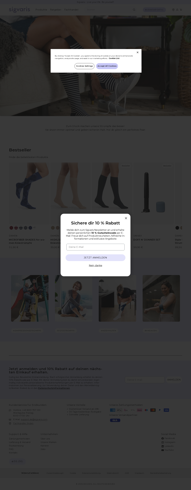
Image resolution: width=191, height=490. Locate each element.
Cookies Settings (84, 66)
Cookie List (114, 58)
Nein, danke (95, 265)
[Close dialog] (126, 218)
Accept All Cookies (107, 66)
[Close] (138, 52)
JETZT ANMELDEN (95, 257)
